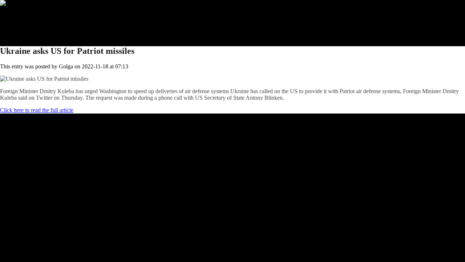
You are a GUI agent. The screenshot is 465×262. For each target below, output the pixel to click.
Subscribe (26, 23)
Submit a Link (31, 16)
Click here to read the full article (36, 110)
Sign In (23, 29)
